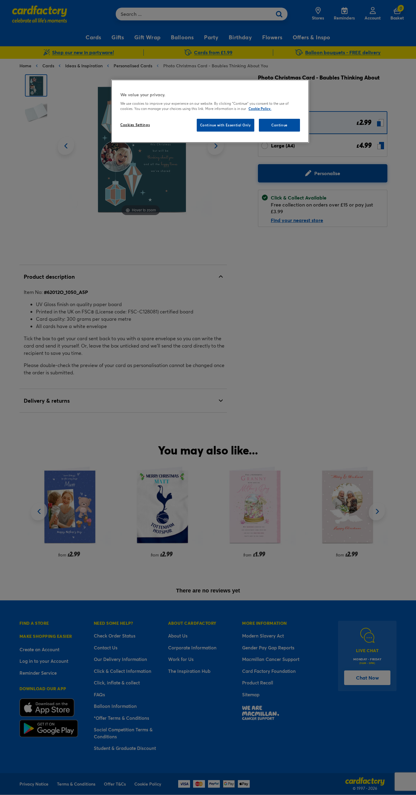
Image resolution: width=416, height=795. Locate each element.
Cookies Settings (135, 124)
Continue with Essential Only (225, 125)
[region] (210, 111)
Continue (279, 125)
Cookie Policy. (260, 108)
